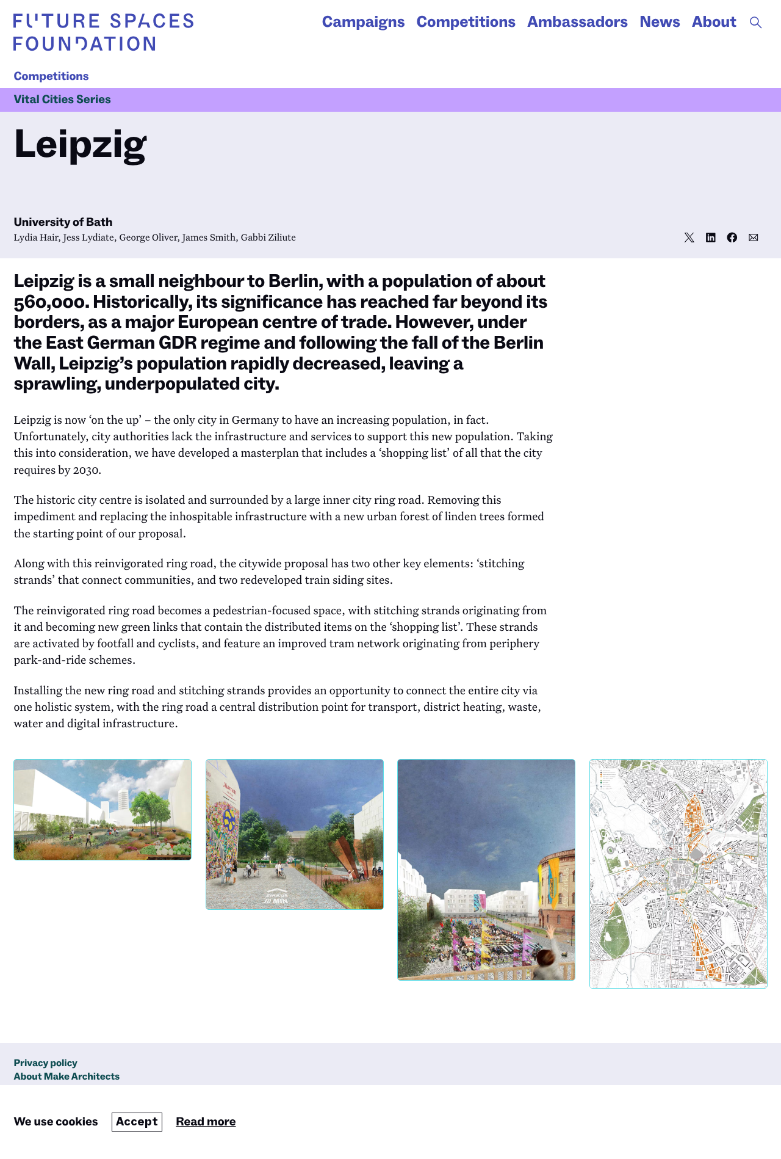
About (714, 22)
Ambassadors (577, 22)
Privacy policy (45, 1063)
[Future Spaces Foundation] (103, 32)
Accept (137, 1122)
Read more (206, 1122)
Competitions (466, 22)
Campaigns (363, 22)
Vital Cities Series (62, 99)
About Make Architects (66, 1076)
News (659, 22)
